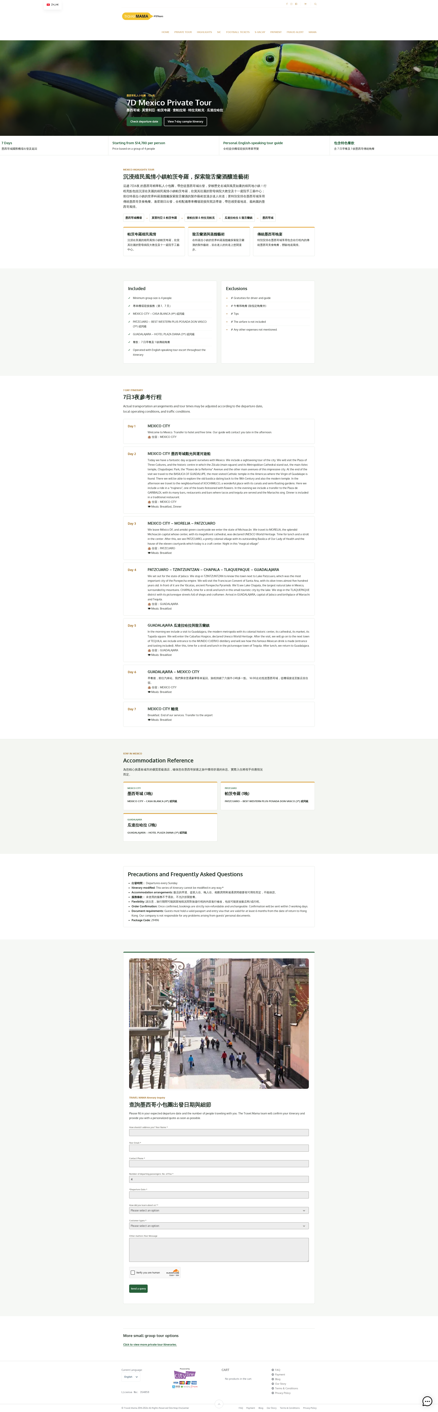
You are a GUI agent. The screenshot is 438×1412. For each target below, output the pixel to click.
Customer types (137, 1220)
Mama (313, 32)
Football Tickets (238, 32)
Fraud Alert (295, 32)
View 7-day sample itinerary (185, 121)
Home (165, 32)
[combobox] (219, 1210)
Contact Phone (137, 1158)
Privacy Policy (283, 1393)
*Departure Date (138, 1189)
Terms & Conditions (286, 1388)
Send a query (138, 1288)
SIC (219, 32)
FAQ (277, 1370)
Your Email (135, 1143)
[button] (427, 1401)
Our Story (280, 1383)
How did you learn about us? (143, 1205)
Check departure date (144, 121)
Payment (276, 32)
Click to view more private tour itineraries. (150, 1344)
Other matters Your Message (143, 1236)
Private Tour (183, 32)
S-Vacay (260, 32)
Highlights (204, 32)
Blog (277, 1379)
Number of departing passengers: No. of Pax (151, 1174)
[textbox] (215, 1210)
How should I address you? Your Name (148, 1127)
